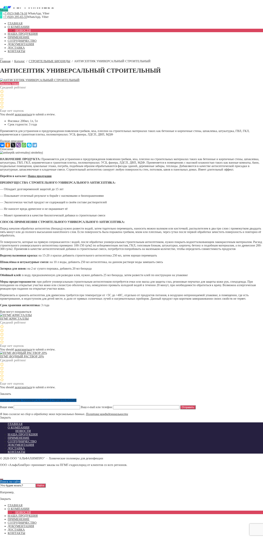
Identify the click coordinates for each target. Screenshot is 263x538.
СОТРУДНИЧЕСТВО (22, 522)
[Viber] (18, 145)
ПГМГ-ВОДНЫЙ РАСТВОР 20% (22, 356)
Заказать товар (9, 83)
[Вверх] (1, 479)
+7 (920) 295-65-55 (15, 16)
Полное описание (11, 141)
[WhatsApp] (24, 145)
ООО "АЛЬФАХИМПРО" (131, 6)
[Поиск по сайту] (1, 58)
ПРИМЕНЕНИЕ (18, 519)
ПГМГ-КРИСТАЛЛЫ (14, 318)
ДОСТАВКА (16, 529)
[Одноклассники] (7, 145)
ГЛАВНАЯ (15, 505)
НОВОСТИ (23, 512)
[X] (13, 145)
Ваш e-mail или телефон (96, 407)
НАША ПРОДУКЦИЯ (23, 515)
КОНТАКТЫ (16, 533)
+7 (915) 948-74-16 (15, 13)
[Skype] (29, 145)
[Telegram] (34, 145)
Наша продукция (40, 176)
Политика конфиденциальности (107, 414)
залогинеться (23, 114)
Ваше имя (7, 407)
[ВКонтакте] (2, 145)
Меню (4, 10)
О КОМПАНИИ (18, 508)
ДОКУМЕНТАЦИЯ (21, 526)
